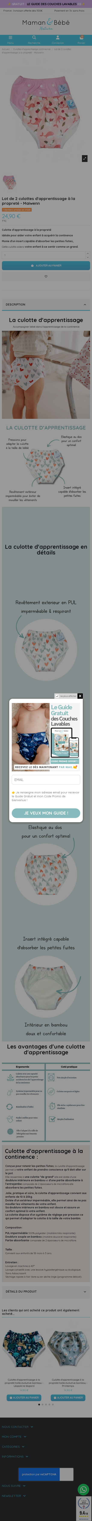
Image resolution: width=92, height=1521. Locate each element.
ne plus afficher (68, 696)
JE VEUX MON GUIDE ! (46, 813)
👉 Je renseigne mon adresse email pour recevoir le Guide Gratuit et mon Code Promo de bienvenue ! (45, 796)
